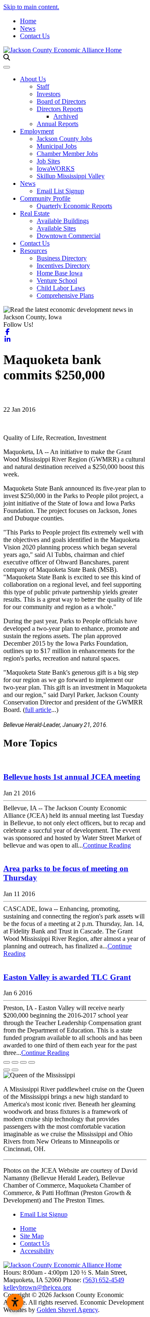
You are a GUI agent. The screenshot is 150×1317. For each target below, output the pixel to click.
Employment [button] (37, 131)
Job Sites (48, 161)
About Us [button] (33, 79)
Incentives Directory (63, 265)
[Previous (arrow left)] (6, 1070)
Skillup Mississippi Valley (71, 176)
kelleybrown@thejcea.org (37, 1287)
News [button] (27, 183)
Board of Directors (61, 101)
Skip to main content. (31, 6)
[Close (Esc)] (6, 1062)
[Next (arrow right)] (15, 1070)
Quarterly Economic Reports (74, 205)
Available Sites (56, 228)
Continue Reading (107, 845)
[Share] (15, 1062)
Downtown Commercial (68, 235)
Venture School (57, 280)
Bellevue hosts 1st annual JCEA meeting (71, 777)
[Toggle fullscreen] (23, 1062)
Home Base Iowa (59, 273)
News (27, 28)
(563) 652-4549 (103, 1279)
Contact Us (35, 35)
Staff (43, 86)
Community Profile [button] (45, 198)
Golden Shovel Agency (67, 1309)
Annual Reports (57, 123)
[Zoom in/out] (31, 1062)
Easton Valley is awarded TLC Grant (67, 977)
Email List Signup (60, 190)
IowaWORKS (56, 168)
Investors (48, 93)
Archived (65, 116)
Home (28, 20)
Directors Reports (60, 108)
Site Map (32, 1235)
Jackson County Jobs (64, 138)
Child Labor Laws (61, 288)
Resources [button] (33, 250)
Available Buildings (63, 220)
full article (38, 709)
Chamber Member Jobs (67, 153)
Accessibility (37, 1250)
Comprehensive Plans (65, 295)
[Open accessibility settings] (15, 1302)
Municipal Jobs (57, 146)
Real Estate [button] (35, 213)
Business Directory (62, 258)
